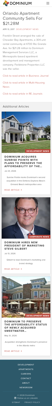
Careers (26, 374)
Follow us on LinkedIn (27, 398)
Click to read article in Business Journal (26, 75)
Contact (26, 378)
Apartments (26, 369)
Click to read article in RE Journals (22, 93)
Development (26, 364)
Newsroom (26, 387)
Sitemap (16, 402)
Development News (27, 29)
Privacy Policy (32, 402)
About (26, 383)
